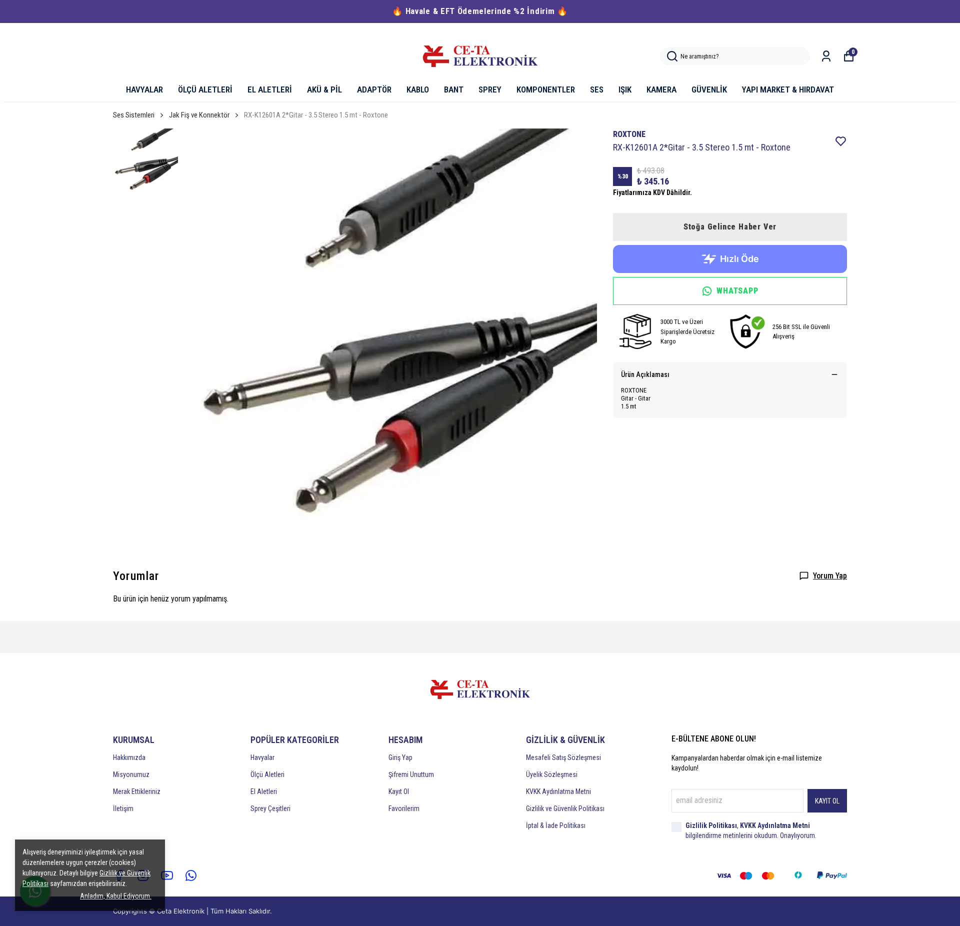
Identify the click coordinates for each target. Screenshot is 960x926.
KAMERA (661, 89)
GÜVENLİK (709, 89)
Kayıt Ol (398, 792)
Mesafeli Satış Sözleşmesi (563, 758)
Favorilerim (404, 808)
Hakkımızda (129, 758)
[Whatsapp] (191, 876)
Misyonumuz (131, 774)
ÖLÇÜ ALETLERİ (205, 89)
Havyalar (262, 758)
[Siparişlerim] (826, 56)
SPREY (490, 89)
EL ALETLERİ (270, 89)
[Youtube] (167, 876)
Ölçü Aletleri (267, 774)
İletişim (123, 808)
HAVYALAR (144, 89)
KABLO (417, 89)
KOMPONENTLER (545, 89)
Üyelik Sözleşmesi (552, 774)
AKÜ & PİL (324, 89)
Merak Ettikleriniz (136, 792)
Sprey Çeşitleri (270, 808)
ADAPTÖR (374, 89)
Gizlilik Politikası (711, 826)
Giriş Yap (400, 758)
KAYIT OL (827, 801)
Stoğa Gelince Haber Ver (730, 227)
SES (597, 89)
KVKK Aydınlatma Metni (558, 792)
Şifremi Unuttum (411, 774)
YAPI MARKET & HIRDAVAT (788, 89)
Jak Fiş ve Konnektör (199, 115)
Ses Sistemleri (133, 115)
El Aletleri (263, 792)
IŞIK (625, 89)
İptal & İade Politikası (556, 826)
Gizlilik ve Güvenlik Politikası (565, 808)
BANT (454, 89)
